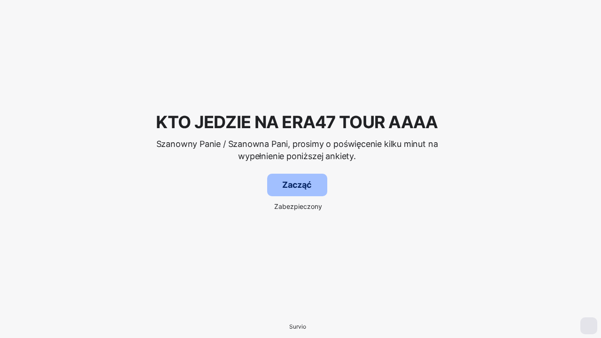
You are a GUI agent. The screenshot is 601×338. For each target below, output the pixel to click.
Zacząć (297, 185)
